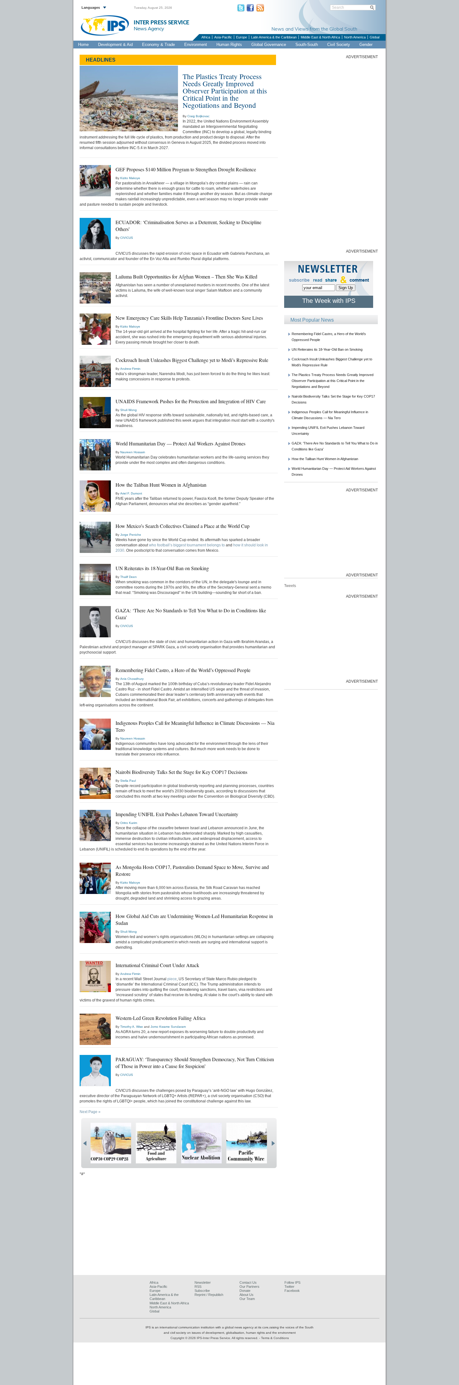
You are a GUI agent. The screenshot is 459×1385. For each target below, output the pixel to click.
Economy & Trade (158, 44)
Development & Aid (115, 44)
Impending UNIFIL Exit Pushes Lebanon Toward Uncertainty (177, 814)
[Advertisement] (331, 153)
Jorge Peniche (130, 534)
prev (84, 1143)
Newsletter (203, 1282)
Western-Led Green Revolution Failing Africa (160, 1018)
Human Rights (229, 44)
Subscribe (202, 1290)
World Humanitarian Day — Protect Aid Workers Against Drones (180, 443)
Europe (241, 37)
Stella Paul (128, 780)
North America (355, 37)
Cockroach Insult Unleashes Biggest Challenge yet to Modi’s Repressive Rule (192, 360)
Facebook (292, 1290)
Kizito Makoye (130, 178)
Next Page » (90, 1112)
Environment (195, 44)
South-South (306, 44)
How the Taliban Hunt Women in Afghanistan (161, 484)
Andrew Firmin (130, 368)
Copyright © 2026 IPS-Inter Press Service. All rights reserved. (214, 1338)
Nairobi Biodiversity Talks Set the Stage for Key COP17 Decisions (181, 772)
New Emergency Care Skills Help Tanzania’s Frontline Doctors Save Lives (189, 317)
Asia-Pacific (223, 37)
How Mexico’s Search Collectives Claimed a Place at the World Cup (182, 526)
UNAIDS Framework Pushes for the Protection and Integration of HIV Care (191, 401)
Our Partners (249, 1286)
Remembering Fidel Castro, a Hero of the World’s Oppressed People (183, 670)
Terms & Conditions (275, 1338)
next (273, 1143)
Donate (244, 1290)
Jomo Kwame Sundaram (168, 1026)
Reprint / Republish (209, 1295)
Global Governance (268, 44)
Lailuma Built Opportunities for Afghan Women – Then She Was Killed (186, 276)
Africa (205, 37)
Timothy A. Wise (131, 1026)
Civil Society (338, 44)
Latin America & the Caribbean (274, 37)
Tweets (290, 586)
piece (172, 979)
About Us (246, 1295)
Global (374, 37)
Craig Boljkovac (198, 116)
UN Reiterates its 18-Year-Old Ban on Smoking (162, 568)
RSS (198, 1286)
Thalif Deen (128, 577)
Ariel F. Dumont (131, 493)
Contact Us (248, 1282)
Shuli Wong (128, 410)
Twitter (289, 1286)
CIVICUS (126, 237)
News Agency (149, 28)
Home (83, 44)
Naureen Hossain (132, 452)
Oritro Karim (128, 823)
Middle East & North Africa (320, 37)
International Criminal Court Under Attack (157, 965)
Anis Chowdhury (132, 678)
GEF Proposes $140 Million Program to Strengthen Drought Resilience (186, 169)
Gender (366, 44)
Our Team (247, 1299)
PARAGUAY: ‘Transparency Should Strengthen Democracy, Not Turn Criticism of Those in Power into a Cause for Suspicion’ (195, 1062)
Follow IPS (292, 1282)
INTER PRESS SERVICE (161, 22)
